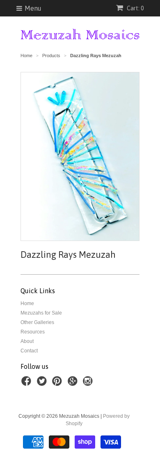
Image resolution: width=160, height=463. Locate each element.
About (27, 341)
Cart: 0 (135, 8)
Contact (29, 351)
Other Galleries (37, 322)
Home (27, 303)
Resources (33, 332)
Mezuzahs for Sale (41, 313)
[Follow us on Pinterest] (58, 383)
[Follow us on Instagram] (89, 383)
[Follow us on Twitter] (43, 383)
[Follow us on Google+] (74, 383)
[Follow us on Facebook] (27, 383)
